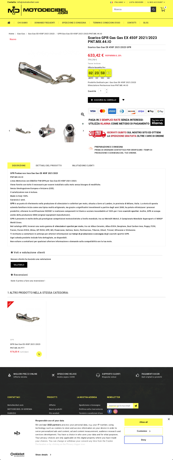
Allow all (143, 422)
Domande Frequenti (45, 23)
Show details (41, 455)
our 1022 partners (52, 425)
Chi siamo (23, 23)
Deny (143, 440)
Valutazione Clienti (83, 165)
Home (10, 23)
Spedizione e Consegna (74, 23)
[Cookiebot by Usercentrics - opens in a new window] (17, 455)
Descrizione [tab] (19, 165)
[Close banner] (169, 419)
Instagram (115, 411)
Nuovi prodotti (55, 409)
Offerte (52, 405)
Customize (142, 431)
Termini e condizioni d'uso (106, 23)
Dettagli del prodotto (49, 165)
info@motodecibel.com (28, 2)
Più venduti (54, 413)
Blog (146, 23)
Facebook (109, 411)
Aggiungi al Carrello (103, 100)
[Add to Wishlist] (124, 100)
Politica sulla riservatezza (91, 409)
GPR (12, 340)
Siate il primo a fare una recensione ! (28, 281)
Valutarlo (19, 265)
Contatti (131, 23)
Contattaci (13, 397)
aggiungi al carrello (39, 354)
